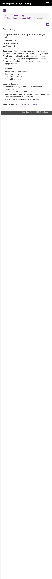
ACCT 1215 (20, 104)
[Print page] (47, 24)
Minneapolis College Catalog (16, 3)
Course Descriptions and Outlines (20, 18)
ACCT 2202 (32, 104)
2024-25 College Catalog (14, 15)
